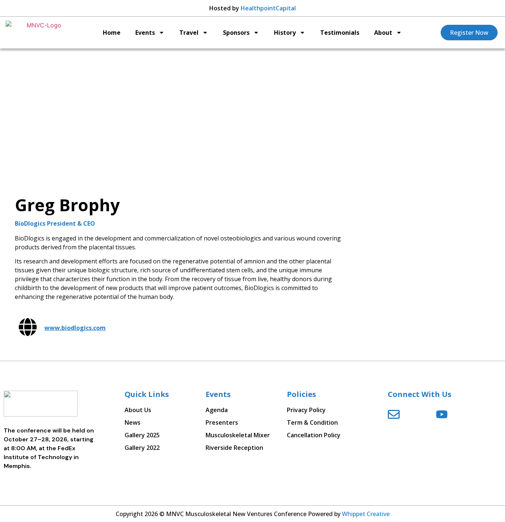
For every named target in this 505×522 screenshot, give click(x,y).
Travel (189, 32)
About (383, 32)
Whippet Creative (366, 514)
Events (145, 32)
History (285, 32)
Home (112, 32)
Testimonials (339, 32)
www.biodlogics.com (75, 328)
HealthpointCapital (268, 8)
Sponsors (236, 32)
